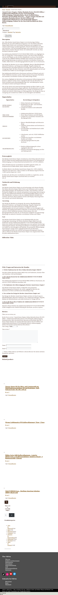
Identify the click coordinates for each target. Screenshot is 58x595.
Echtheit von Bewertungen (12, 561)
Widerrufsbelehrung (10, 565)
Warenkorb (6, 30)
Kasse (6, 583)
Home (3, 9)
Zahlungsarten (9, 562)
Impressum (8, 570)
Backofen (18, 32)
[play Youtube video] (23, 252)
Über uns (7, 559)
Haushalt (8, 9)
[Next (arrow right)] (2, 594)
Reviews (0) (8, 36)
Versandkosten (9, 25)
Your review (6, 329)
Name (4, 345)
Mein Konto (8, 581)
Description (8, 35)
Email (4, 348)
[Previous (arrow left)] (0, 594)
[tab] (25, 35)
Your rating (5, 326)
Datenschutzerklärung (11, 568)
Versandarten (8, 564)
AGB (6, 567)
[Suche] (11, 515)
